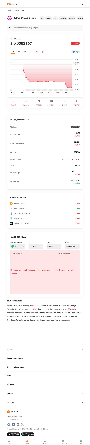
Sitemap (46, 429)
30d (24, 52)
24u (13, 52)
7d (19, 52)
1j (30, 52)
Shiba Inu (80, 18)
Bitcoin (48, 18)
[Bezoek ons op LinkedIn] (13, 424)
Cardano (72, 18)
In (29, 242)
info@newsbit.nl (12, 419)
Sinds (66, 242)
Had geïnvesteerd (16, 242)
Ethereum (63, 18)
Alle (42, 18)
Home (9, 11)
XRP (55, 18)
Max (36, 52)
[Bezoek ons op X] (22, 424)
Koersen (16, 11)
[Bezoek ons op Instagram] (18, 424)
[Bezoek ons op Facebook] (9, 424)
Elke (48, 242)
